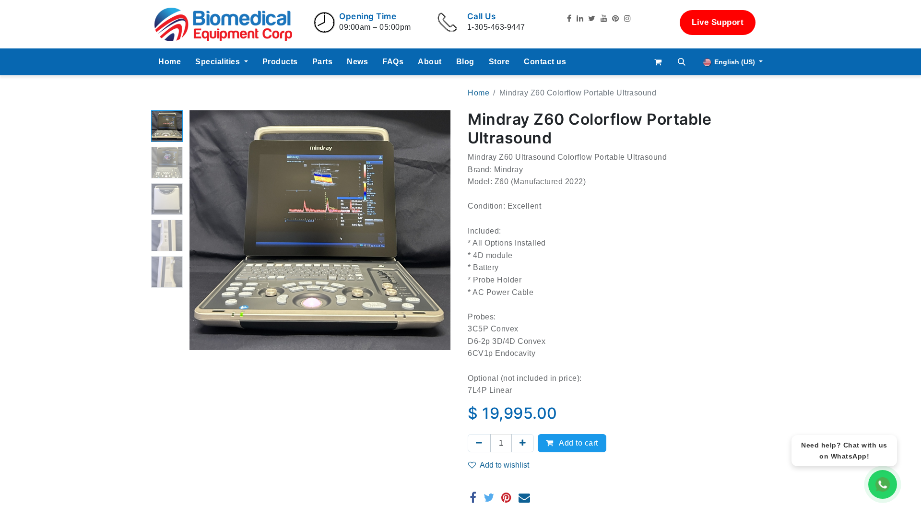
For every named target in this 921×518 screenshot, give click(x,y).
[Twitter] (489, 497)
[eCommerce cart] (658, 62)
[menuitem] (169, 61)
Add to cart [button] (577, 443)
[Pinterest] (506, 497)
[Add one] (522, 443)
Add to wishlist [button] (504, 465)
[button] (682, 62)
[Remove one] (479, 443)
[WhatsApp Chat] (882, 484)
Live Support (718, 22)
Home (478, 93)
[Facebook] (473, 497)
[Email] (525, 497)
